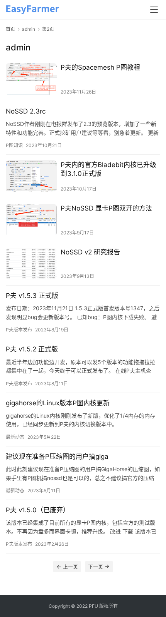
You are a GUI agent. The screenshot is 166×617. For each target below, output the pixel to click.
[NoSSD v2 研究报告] (31, 264)
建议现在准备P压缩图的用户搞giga (57, 456)
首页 (10, 29)
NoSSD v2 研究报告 (90, 252)
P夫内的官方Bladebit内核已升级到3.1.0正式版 (108, 169)
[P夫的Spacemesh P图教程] (31, 79)
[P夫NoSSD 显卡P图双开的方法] (31, 220)
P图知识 (14, 145)
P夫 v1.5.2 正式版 (32, 349)
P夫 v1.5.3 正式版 (32, 295)
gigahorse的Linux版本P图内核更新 (58, 403)
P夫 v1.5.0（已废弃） (37, 510)
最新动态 (15, 437)
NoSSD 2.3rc (26, 111)
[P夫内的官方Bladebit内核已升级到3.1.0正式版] (31, 176)
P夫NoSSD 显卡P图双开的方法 (106, 208)
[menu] (154, 10)
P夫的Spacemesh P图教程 (100, 67)
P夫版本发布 (19, 330)
